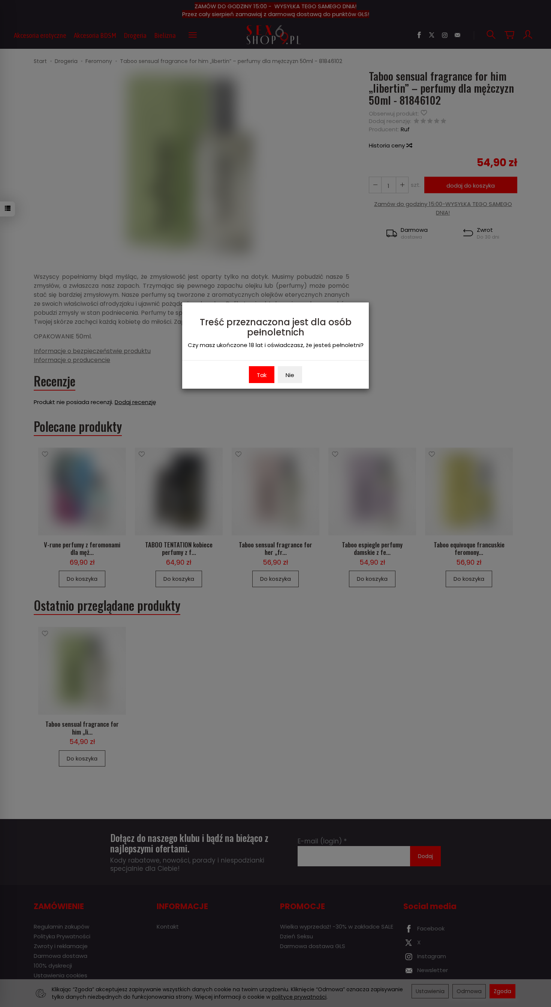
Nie (290, 375)
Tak (262, 375)
